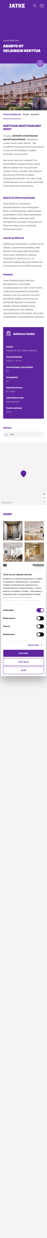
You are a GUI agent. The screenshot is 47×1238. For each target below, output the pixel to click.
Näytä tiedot (33, 645)
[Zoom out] (44, 498)
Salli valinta (23, 662)
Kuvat (26, 114)
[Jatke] (17, 6)
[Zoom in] (44, 494)
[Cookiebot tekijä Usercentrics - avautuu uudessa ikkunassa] (33, 565)
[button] (34, 5)
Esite (12, 434)
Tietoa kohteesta (12, 114)
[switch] (40, 618)
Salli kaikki (23, 653)
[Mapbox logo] (6, 502)
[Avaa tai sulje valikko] (41, 6)
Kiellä (23, 670)
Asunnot (35, 114)
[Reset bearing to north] (44, 502)
